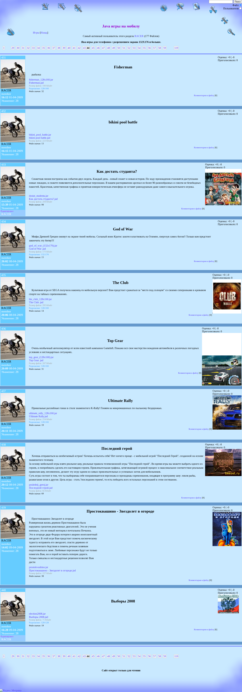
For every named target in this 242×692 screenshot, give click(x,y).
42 (79, 48)
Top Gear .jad (36, 360)
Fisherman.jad (36, 82)
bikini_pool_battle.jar (40, 134)
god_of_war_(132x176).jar (43, 245)
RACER (139, 36)
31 (23, 48)
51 (123, 48)
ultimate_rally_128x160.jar (43, 413)
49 (113, 48)
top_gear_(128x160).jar (41, 357)
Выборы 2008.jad (38, 617)
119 (176, 48)
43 (84, 48)
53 (134, 48)
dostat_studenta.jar (38, 195)
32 (28, 48)
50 (118, 48)
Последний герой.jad (41, 487)
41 (74, 48)
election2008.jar (37, 613)
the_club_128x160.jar (40, 299)
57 (154, 48)
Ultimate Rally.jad (38, 416)
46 (98, 48)
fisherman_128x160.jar (41, 79)
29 (13, 48)
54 (139, 48)
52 (129, 48)
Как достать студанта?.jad (43, 199)
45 (93, 48)
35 (43, 48)
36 (48, 48)
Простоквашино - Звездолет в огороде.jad (52, 570)
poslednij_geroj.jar (38, 484)
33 (33, 48)
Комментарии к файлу (204, 95)
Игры (36, 32)
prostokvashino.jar (38, 567)
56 (149, 48)
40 (69, 48)
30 (18, 48)
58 (159, 48)
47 (103, 48)
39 (64, 48)
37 (53, 48)
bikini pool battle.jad (39, 137)
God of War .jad (37, 248)
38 (58, 48)
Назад (44, 32)
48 (108, 48)
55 (144, 48)
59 (164, 48)
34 (38, 48)
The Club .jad (36, 302)
